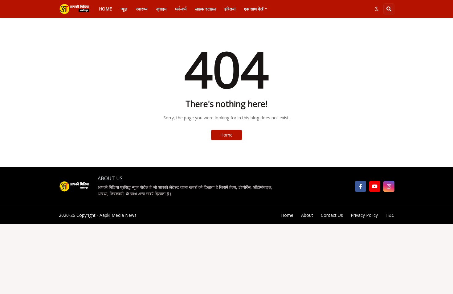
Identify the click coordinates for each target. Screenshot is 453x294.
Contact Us (332, 215)
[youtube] (374, 186)
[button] (376, 8)
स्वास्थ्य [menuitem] (142, 9)
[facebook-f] (360, 186)
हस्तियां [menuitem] (229, 9)
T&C (390, 215)
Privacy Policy (364, 215)
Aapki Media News (118, 215)
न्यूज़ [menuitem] (123, 9)
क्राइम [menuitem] (161, 9)
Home (226, 135)
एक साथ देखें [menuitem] (253, 9)
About (307, 215)
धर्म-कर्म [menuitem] (180, 9)
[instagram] (388, 186)
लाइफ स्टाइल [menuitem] (205, 9)
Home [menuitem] (105, 9)
